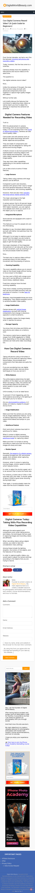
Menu (2, 12)
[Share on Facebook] (17, 570)
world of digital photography (17, 130)
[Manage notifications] (31, 889)
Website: (6, 636)
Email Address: (8, 628)
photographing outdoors (17, 402)
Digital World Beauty (19, 584)
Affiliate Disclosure (8, 858)
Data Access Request (12, 866)
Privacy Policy (6, 863)
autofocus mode (8, 438)
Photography (20, 29)
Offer (4, 861)
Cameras (14, 29)
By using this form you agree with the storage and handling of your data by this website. (17, 650)
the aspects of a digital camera (20, 453)
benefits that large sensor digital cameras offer (16, 193)
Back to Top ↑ (19, 891)
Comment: (6, 605)
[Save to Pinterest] (7, 570)
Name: (5, 620)
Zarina (7, 29)
